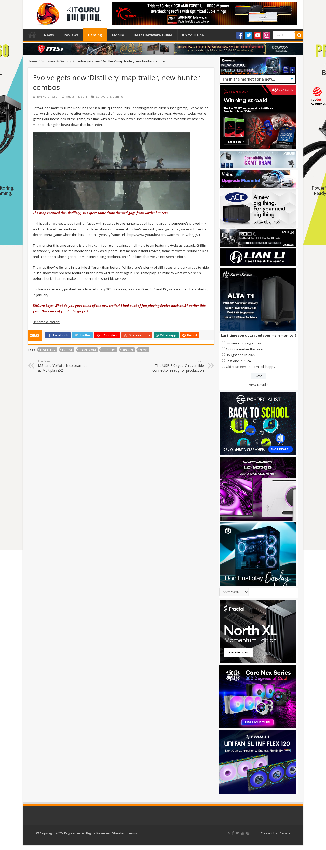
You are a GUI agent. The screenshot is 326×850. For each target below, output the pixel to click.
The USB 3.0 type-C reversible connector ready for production (178, 366)
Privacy (284, 833)
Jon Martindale (47, 96)
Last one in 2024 (238, 360)
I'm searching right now (243, 343)
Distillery (47, 350)
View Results (259, 384)
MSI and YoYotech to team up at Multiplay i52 (63, 366)
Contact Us (269, 833)
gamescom (87, 350)
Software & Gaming (56, 61)
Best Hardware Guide (153, 35)
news (143, 350)
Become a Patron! (46, 322)
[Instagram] (266, 35)
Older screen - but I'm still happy (250, 366)
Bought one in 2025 (240, 355)
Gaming (95, 35)
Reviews (71, 35)
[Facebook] (239, 35)
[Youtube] (257, 35)
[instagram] (248, 833)
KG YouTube (193, 35)
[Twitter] (248, 35)
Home (32, 34)
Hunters (109, 350)
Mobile (118, 35)
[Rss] (228, 833)
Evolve (67, 350)
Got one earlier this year (245, 349)
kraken (127, 350)
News (49, 35)
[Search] (299, 35)
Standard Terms (124, 833)
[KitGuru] (67, 12)
